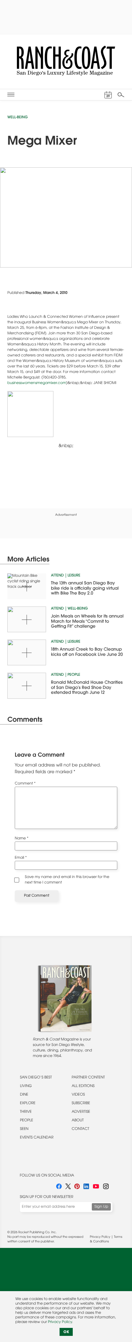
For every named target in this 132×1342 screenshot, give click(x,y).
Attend (57, 576)
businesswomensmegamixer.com (36, 383)
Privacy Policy (100, 1237)
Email (21, 858)
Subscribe (81, 1103)
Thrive (26, 1112)
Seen (24, 1129)
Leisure (74, 576)
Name (22, 839)
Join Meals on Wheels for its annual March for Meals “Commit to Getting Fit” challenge (87, 621)
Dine (24, 1095)
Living (26, 1086)
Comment (25, 784)
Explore (28, 1103)
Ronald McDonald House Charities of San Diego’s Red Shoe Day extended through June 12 (86, 688)
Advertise (81, 1112)
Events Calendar (36, 1138)
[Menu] (10, 95)
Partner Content (88, 1078)
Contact (80, 1129)
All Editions (83, 1086)
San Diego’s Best (36, 1078)
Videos (78, 1095)
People (74, 675)
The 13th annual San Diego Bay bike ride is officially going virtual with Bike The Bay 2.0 (85, 588)
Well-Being (17, 118)
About (78, 1121)
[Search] (121, 94)
